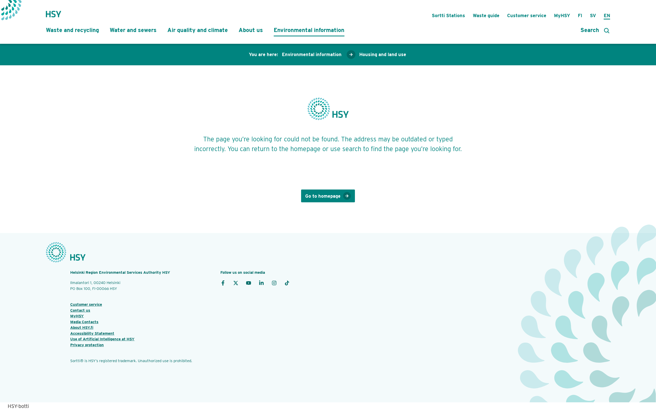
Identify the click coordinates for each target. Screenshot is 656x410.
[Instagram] (274, 282)
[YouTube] (248, 282)
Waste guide (486, 15)
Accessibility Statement (92, 333)
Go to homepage (323, 196)
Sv (593, 15)
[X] (235, 282)
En (607, 15)
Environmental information (309, 30)
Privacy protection (87, 345)
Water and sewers (133, 30)
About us (251, 30)
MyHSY (562, 15)
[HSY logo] (53, 11)
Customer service (526, 15)
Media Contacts (84, 322)
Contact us (80, 310)
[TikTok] (287, 282)
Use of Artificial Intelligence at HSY (102, 339)
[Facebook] (222, 282)
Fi (580, 15)
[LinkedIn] (261, 282)
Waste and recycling (72, 30)
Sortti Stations (448, 15)
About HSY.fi (81, 327)
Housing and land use (382, 54)
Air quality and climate (197, 30)
